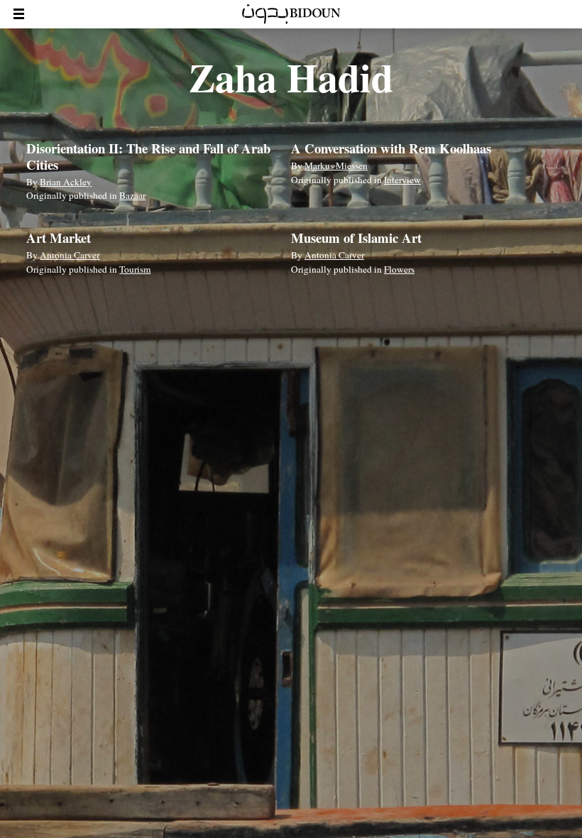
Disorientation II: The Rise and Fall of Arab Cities (148, 155)
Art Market (58, 237)
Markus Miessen (336, 165)
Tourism (134, 269)
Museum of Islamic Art (356, 237)
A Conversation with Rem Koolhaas (391, 148)
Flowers (399, 269)
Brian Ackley (66, 181)
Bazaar (132, 195)
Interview (402, 179)
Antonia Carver (69, 255)
